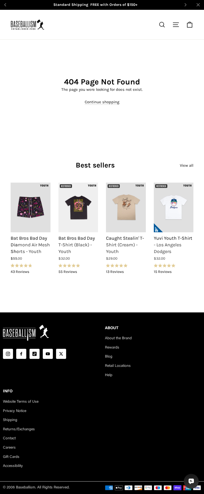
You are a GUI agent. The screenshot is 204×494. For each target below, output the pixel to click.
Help (108, 375)
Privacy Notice (14, 411)
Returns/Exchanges (19, 429)
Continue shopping (102, 102)
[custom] (8, 354)
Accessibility (13, 466)
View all (186, 165)
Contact (9, 438)
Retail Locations (118, 366)
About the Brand (118, 338)
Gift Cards (11, 457)
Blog (108, 357)
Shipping (10, 420)
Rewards (112, 348)
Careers (9, 448)
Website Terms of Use (21, 402)
